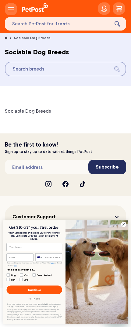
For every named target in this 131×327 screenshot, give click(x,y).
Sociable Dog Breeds (32, 38)
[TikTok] (82, 184)
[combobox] (39, 257)
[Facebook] (65, 184)
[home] (35, 8)
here (52, 263)
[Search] (117, 24)
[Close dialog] (123, 224)
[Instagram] (48, 184)
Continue (34, 290)
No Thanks (34, 298)
